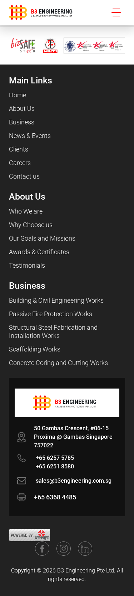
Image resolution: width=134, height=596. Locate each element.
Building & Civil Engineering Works (56, 300)
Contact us (24, 176)
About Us (22, 108)
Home (17, 95)
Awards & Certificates (39, 252)
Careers (20, 162)
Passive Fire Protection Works (50, 314)
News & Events (30, 135)
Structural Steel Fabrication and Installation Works (53, 331)
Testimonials (27, 265)
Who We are (26, 211)
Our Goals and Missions (42, 238)
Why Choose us (31, 224)
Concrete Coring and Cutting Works (58, 362)
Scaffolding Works (34, 349)
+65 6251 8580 (55, 466)
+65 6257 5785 (55, 457)
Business (21, 122)
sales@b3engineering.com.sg (73, 480)
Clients (18, 149)
